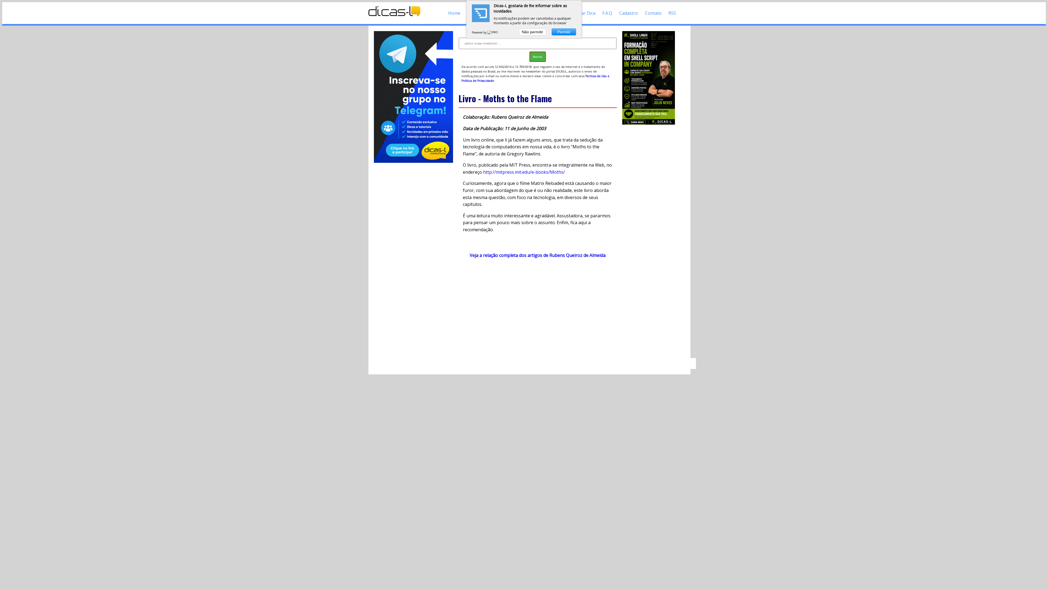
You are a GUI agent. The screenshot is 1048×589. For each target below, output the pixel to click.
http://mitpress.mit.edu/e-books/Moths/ (524, 172)
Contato (653, 13)
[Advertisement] (537, 310)
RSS (672, 13)
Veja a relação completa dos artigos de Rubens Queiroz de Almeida (538, 255)
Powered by (479, 32)
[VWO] (493, 32)
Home (454, 13)
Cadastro (628, 13)
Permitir (564, 32)
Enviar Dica (584, 13)
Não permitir (532, 32)
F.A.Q (607, 13)
